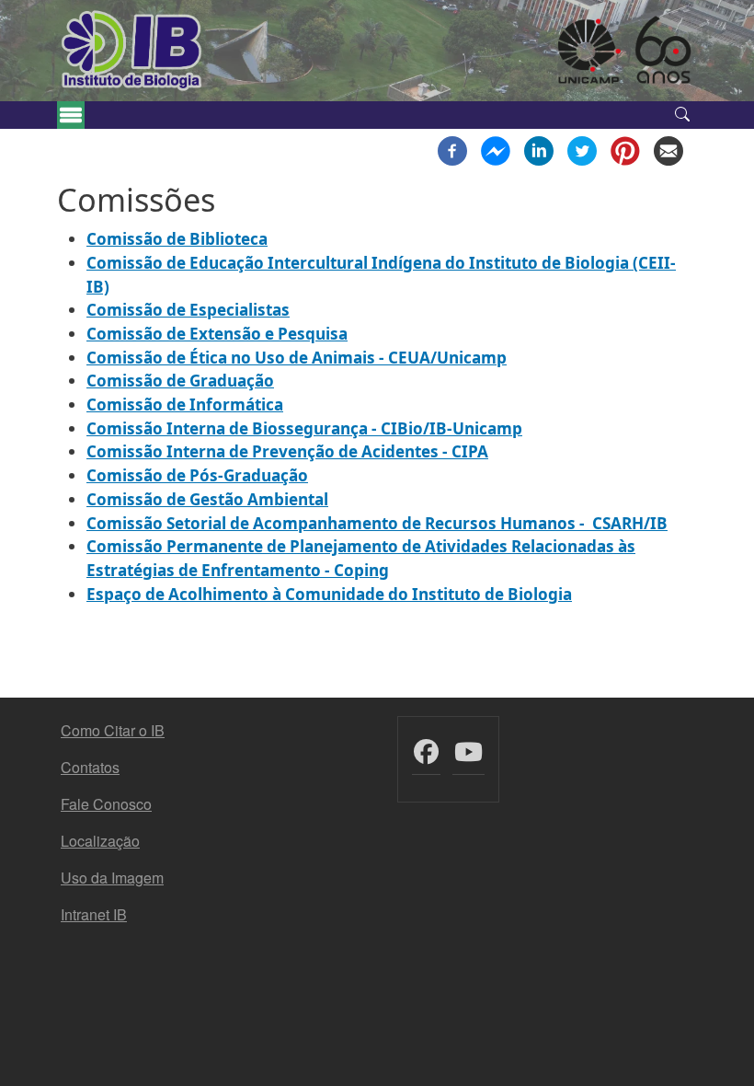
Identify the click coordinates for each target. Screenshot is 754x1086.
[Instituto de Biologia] (132, 50)
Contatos (90, 767)
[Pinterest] (625, 149)
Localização (100, 840)
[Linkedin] (539, 149)
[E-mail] (668, 149)
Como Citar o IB (113, 730)
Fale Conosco (106, 803)
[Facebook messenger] (495, 149)
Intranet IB (94, 914)
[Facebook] (452, 149)
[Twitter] (582, 149)
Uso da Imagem (112, 877)
